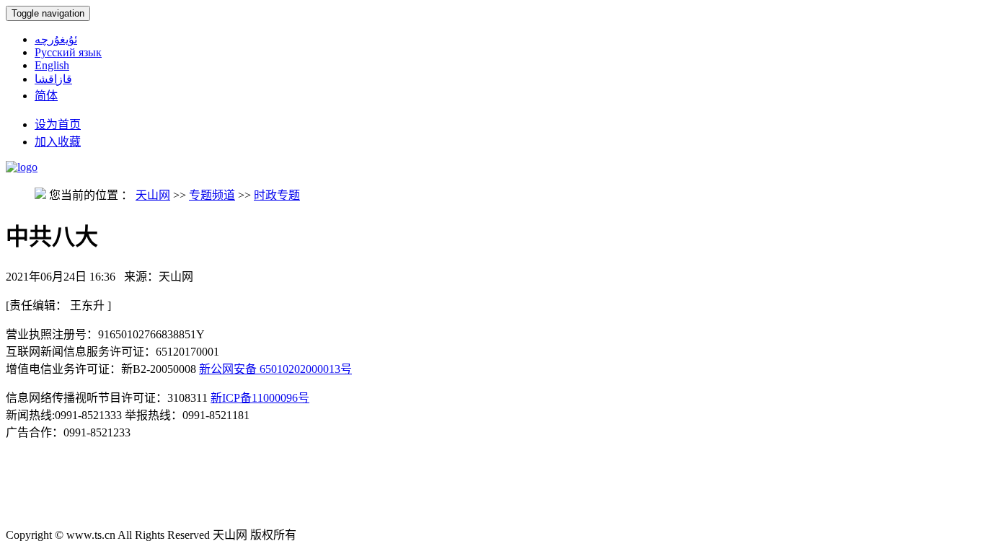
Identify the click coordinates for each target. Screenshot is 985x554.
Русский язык (68, 52)
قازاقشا (53, 79)
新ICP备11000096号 (260, 398)
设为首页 (58, 124)
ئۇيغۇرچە (56, 39)
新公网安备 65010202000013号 (275, 369)
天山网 (153, 195)
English (52, 65)
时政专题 (277, 195)
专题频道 (212, 195)
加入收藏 (58, 142)
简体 (46, 95)
